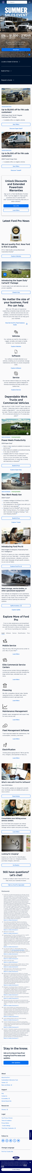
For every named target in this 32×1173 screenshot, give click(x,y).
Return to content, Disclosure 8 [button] (11, 966)
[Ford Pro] (3, 2)
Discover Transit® (16, 170)
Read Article (16, 796)
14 (25, 511)
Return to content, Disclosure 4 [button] (11, 946)
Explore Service (16, 390)
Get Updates (16, 1062)
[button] (29, 2)
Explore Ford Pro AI (16, 566)
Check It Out (16, 292)
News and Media (6, 1085)
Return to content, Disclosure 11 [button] (11, 994)
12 (19, 460)
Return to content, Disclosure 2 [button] (11, 929)
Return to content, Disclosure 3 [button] (11, 933)
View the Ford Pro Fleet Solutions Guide (15, 324)
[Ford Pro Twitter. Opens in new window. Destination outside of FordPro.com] (14, 1140)
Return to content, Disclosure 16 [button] (11, 1027)
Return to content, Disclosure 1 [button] (11, 920)
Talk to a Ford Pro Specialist (16, 885)
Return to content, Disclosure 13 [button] (11, 1005)
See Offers (16, 124)
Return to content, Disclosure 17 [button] (11, 1038)
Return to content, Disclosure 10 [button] (11, 985)
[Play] (5, 274)
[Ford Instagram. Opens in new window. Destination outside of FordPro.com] (6, 1140)
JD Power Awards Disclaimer (18, 950)
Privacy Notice (5, 1123)
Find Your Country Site (7, 1151)
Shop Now (16, 49)
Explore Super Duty (16, 470)
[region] (16, 1166)
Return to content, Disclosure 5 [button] (11, 954)
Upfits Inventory (15, 605)
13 (18, 505)
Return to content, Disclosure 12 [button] (11, 998)
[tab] (8, 633)
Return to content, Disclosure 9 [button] (11, 971)
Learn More (16, 210)
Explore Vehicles (16, 256)
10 (10, 447)
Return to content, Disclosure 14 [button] (11, 1016)
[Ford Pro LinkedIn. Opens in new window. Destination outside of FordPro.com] (10, 1140)
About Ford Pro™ (6, 1077)
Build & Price (16, 465)
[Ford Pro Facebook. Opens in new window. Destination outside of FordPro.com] (3, 1140)
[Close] (30, 1162)
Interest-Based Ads (6, 1101)
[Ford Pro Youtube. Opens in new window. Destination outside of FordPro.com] (18, 1140)
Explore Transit (16, 522)
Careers (4, 1082)
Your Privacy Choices (7, 1118)
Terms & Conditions (6, 1120)
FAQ (3, 1093)
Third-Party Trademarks (8, 1128)
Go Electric (16, 865)
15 (16, 513)
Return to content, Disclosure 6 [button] (11, 958)
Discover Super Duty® (16, 128)
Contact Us (4, 1096)
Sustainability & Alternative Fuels (10, 1080)
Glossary (4, 1109)
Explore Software (16, 368)
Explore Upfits (16, 610)
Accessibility (5, 1098)
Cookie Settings (6, 1125)
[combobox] (18, 2)
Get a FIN (16, 206)
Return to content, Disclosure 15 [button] (11, 1020)
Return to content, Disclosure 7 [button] (11, 962)
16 (16, 650)
